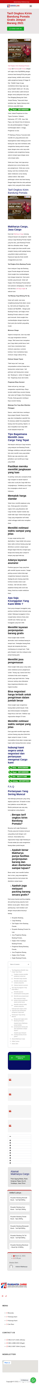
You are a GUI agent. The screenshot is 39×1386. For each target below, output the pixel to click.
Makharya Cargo (18, 234)
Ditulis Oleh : (15, 1043)
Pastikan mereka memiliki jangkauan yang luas (21, 975)
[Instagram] (2, 1296)
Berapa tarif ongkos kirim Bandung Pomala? (21, 1020)
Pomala (24, 68)
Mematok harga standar (20, 978)
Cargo (9, 68)
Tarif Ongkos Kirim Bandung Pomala (18, 66)
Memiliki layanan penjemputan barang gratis (21, 992)
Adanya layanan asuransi (21, 985)
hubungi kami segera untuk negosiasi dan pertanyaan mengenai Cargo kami (19, 1010)
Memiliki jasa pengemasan (21, 996)
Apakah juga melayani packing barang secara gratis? (20, 1034)
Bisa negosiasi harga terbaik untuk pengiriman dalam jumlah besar (21, 1000)
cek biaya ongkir (21, 288)
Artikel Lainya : (16, 1041)
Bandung (17, 68)
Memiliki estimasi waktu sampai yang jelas (20, 982)
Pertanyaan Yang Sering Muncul (18, 1015)
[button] (30, 6)
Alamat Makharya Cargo (18, 1039)
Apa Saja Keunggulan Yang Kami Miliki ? (19, 988)
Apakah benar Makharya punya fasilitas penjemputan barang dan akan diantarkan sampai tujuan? (21, 1027)
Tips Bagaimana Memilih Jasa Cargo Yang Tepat (20, 971)
